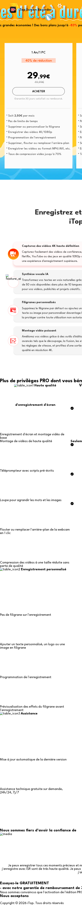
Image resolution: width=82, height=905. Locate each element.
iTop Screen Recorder (35, 9)
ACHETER (38, 91)
